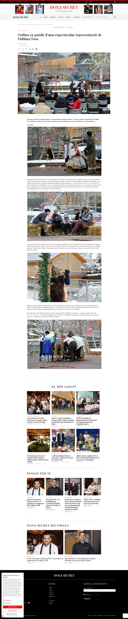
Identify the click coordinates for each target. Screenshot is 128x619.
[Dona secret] (20, 17)
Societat (19, 24)
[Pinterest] (26, 49)
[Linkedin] (32, 49)
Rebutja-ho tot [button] (13, 610)
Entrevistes (30, 497)
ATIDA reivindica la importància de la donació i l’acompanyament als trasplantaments (86, 421)
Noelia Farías (49, 509)
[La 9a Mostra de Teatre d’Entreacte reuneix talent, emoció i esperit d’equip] (38, 402)
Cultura (54, 416)
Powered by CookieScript (12, 615)
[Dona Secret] (64, 575)
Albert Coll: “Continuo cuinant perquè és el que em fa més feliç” (92, 501)
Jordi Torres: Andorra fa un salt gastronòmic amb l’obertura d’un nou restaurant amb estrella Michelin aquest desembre (73, 504)
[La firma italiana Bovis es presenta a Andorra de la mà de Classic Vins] (63, 440)
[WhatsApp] (29, 49)
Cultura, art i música (33, 416)
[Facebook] (85, 2)
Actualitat (79, 416)
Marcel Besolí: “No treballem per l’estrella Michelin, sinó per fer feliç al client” (53, 503)
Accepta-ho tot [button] (12, 607)
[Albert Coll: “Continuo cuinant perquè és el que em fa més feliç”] (92, 486)
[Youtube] (91, 2)
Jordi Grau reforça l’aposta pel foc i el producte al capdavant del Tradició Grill (35, 502)
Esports (78, 453)
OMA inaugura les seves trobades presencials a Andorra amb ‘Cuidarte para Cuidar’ (37, 459)
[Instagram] (87, 2)
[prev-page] (28, 515)
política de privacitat (95, 594)
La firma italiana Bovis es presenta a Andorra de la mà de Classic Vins (62, 458)
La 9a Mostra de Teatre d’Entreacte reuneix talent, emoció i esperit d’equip (37, 420)
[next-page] (31, 515)
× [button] (22, 574)
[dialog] (12, 595)
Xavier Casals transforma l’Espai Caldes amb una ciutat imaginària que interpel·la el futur (63, 421)
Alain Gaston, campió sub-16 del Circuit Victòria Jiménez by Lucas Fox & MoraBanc (87, 458)
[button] (115, 17)
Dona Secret (23, 43)
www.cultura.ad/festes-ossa (34, 315)
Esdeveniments (24, 24)
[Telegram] (36, 49)
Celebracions (55, 453)
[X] (89, 2)
